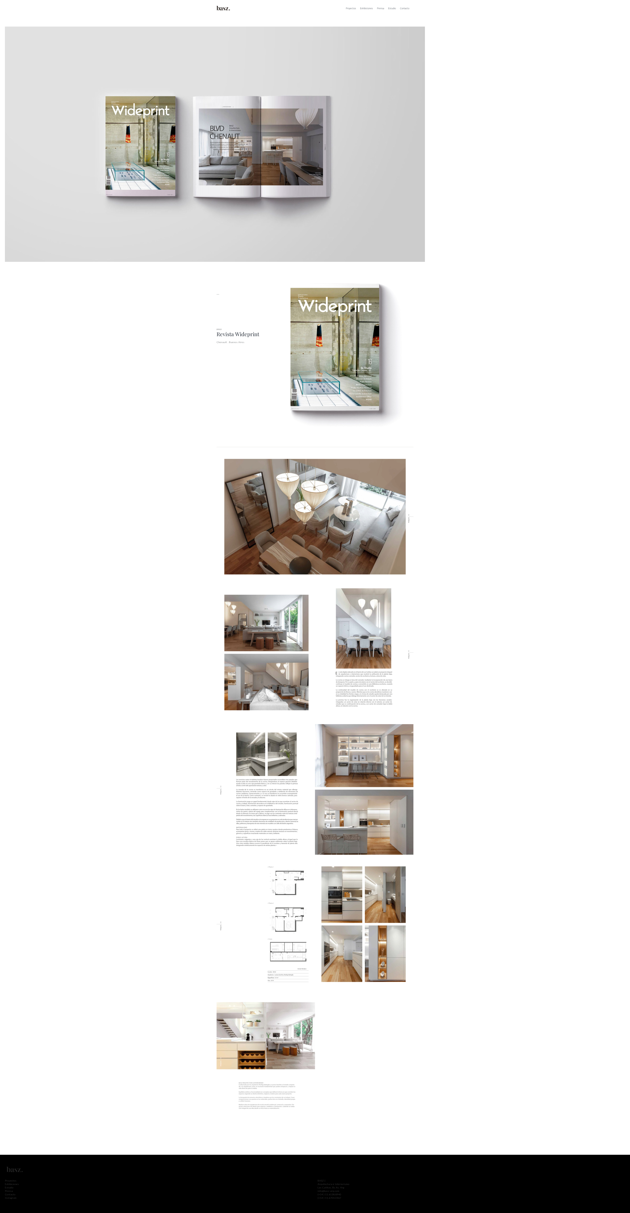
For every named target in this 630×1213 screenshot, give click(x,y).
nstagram (11, 1197)
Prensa (9, 1191)
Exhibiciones (12, 1184)
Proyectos (11, 1180)
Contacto (10, 1194)
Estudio (9, 1187)
